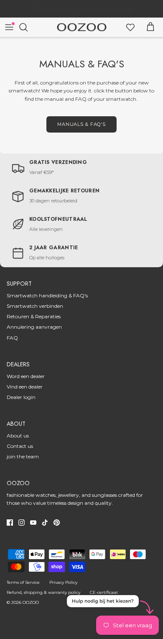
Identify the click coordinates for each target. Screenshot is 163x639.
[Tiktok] (45, 522)
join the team (23, 456)
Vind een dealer (25, 386)
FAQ (12, 338)
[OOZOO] (82, 27)
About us (18, 435)
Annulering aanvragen (34, 327)
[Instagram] (21, 522)
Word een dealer (26, 376)
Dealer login (21, 397)
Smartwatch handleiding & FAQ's (47, 295)
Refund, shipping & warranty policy (43, 592)
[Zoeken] (27, 27)
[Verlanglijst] (130, 27)
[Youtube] (33, 522)
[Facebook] (10, 522)
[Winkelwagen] (150, 27)
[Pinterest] (56, 522)
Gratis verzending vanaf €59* (81, 12)
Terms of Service (23, 582)
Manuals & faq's (81, 124)
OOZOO (31, 602)
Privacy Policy (63, 582)
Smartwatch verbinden (35, 306)
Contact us (20, 446)
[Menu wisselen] (9, 27)
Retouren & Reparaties (34, 316)
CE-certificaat (104, 592)
